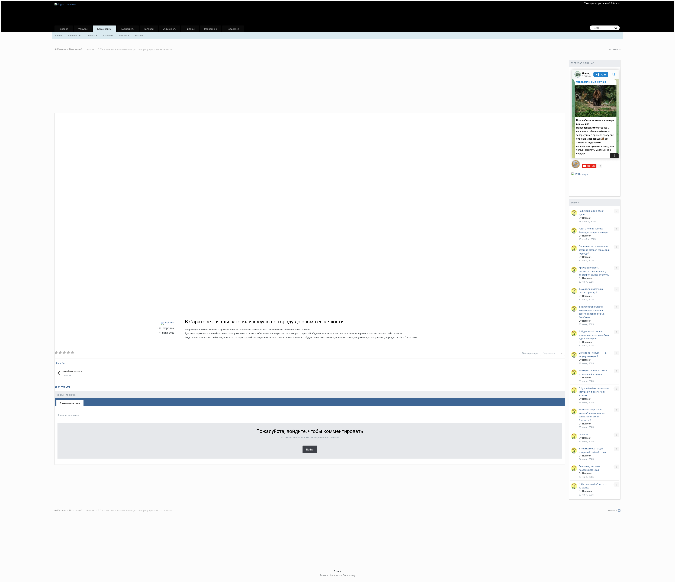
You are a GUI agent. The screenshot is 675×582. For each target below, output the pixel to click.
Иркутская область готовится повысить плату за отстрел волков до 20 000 (594, 271)
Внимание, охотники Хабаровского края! (589, 468)
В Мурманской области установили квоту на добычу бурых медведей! (594, 335)
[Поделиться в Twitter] (59, 386)
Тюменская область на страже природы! (591, 290)
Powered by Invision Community (337, 575)
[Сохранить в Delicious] (67, 386)
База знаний (104, 28)
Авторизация (531, 353)
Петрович (168, 328)
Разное (139, 35)
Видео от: (73, 35)
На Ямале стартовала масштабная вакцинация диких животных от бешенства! (592, 415)
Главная (63, 28)
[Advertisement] (118, 86)
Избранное (210, 28)
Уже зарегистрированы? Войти (601, 3)
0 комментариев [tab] (70, 403)
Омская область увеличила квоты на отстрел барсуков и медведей (594, 250)
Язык (337, 571)
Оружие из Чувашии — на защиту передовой (592, 354)
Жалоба (60, 363)
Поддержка (233, 28)
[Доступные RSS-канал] (619, 510)
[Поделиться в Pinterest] (69, 386)
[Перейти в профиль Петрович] (167, 323)
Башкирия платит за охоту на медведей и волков (593, 372)
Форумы (83, 28)
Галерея (149, 28)
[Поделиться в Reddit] (56, 386)
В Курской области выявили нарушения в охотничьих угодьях (594, 391)
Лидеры (190, 28)
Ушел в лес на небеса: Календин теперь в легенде (593, 230)
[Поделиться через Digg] (63, 386)
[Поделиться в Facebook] (61, 386)
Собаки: (91, 35)
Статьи (107, 35)
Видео (58, 35)
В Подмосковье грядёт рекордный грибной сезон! (592, 450)
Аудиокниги (127, 28)
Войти (309, 449)
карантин (583, 434)
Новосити (124, 35)
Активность (169, 28)
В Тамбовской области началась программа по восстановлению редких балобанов (592, 312)
